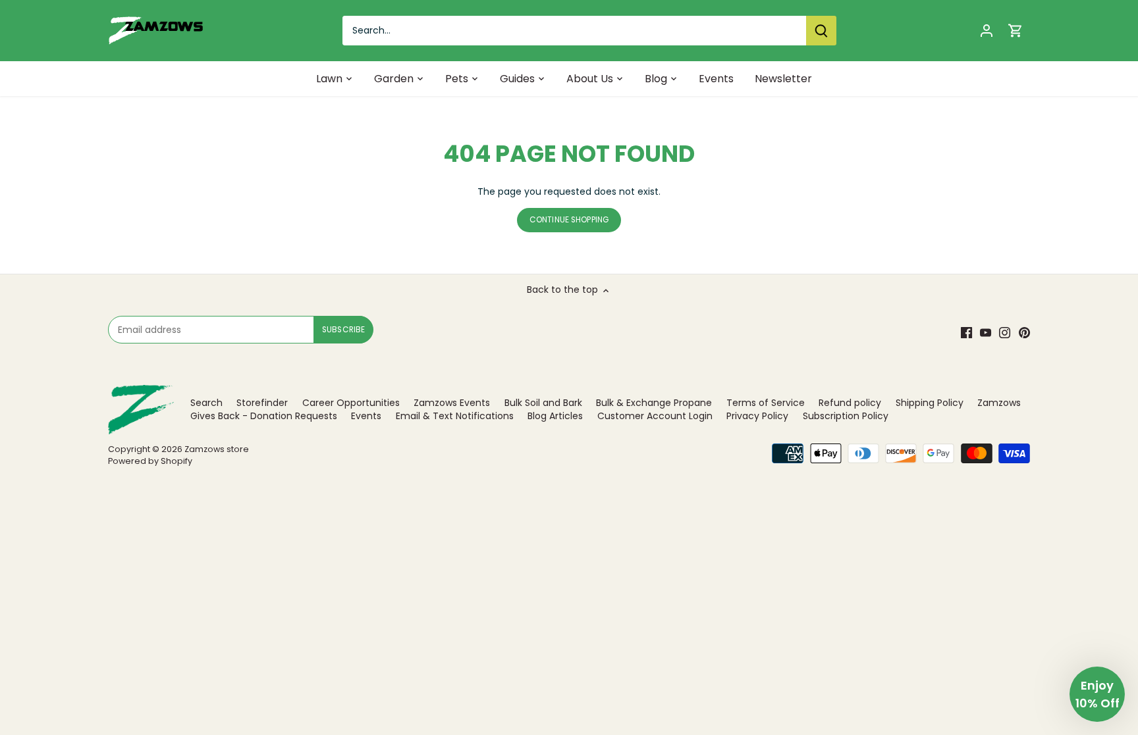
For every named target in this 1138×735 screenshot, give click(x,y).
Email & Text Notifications (455, 415)
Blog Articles (555, 415)
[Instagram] (1004, 333)
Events (366, 415)
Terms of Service (765, 402)
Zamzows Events (452, 402)
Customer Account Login (655, 415)
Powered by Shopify (150, 461)
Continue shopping (569, 220)
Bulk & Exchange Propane (654, 402)
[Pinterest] (1024, 333)
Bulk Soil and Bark (543, 402)
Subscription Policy (845, 415)
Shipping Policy (929, 402)
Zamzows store (216, 449)
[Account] (986, 31)
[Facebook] (966, 333)
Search (206, 402)
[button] (1097, 694)
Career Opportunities (351, 402)
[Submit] (821, 30)
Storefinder (262, 402)
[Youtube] (985, 333)
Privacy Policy (757, 415)
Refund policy (850, 402)
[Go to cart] (1015, 31)
